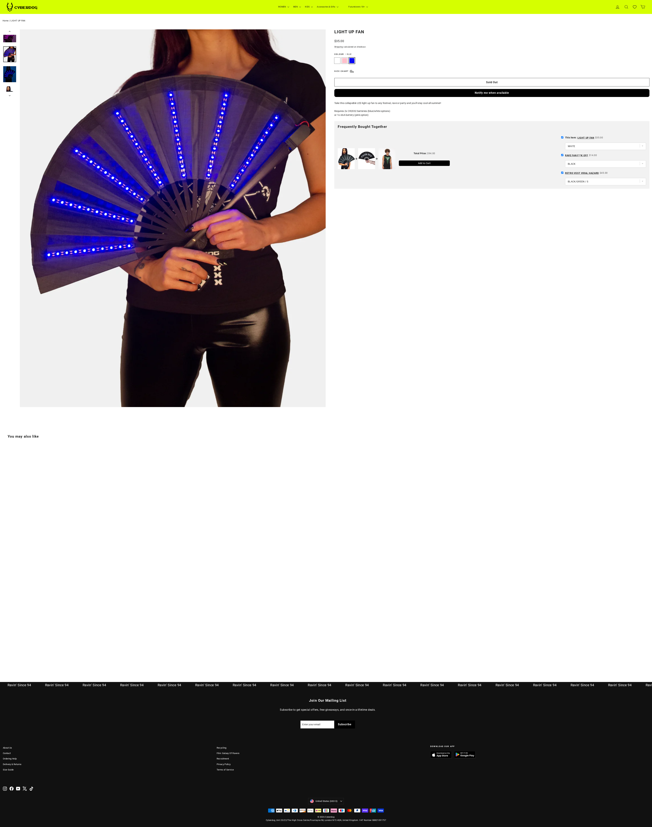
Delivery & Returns (12, 764)
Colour (342, 54)
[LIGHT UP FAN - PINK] (9, 658)
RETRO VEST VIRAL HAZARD (582, 173)
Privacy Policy (224, 764)
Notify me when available (492, 92)
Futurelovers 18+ (356, 7)
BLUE (352, 61)
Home (5, 20)
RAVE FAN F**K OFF (576, 155)
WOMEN (282, 7)
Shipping (338, 47)
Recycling (222, 748)
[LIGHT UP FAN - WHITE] (5, 658)
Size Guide (8, 769)
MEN (295, 7)
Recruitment (223, 758)
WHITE (337, 61)
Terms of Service (225, 769)
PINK (345, 61)
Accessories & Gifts (326, 7)
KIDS (307, 7)
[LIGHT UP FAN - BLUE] (13, 658)
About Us (7, 748)
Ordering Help (10, 758)
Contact (7, 753)
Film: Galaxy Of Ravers (228, 753)
